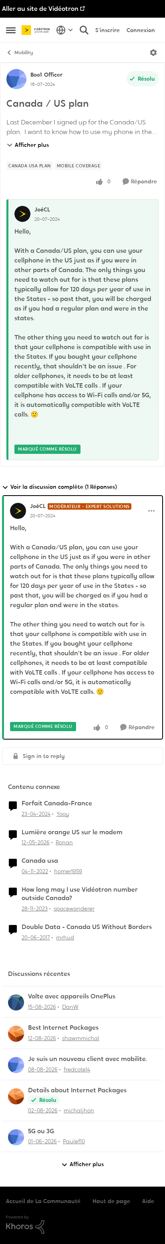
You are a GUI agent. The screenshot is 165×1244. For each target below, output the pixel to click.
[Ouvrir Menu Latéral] (11, 30)
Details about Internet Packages (77, 1090)
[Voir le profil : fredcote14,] (16, 1065)
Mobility (23, 52)
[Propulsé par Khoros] (82, 1225)
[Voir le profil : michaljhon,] (16, 1096)
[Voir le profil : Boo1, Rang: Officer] (16, 79)
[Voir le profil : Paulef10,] (16, 1137)
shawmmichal (80, 1038)
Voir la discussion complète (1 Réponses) (63, 486)
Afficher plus (32, 144)
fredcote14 (77, 1069)
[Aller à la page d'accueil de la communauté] (37, 30)
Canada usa (40, 861)
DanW (70, 1006)
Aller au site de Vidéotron (40, 8)
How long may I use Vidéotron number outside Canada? (80, 894)
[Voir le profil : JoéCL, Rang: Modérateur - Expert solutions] (18, 511)
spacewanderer (74, 908)
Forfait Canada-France (57, 803)
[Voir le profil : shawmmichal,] (16, 1034)
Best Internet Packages (63, 1028)
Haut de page (111, 1201)
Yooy (62, 813)
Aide (148, 1201)
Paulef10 (74, 1141)
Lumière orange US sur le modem (72, 832)
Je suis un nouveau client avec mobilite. (87, 1059)
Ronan (64, 842)
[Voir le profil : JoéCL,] (22, 214)
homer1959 (68, 871)
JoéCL (42, 209)
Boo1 (36, 74)
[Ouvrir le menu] (153, 52)
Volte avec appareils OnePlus (71, 996)
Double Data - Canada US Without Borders (87, 927)
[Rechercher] (84, 30)
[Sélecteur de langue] (64, 30)
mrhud (65, 937)
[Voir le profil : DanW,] (16, 1002)
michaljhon (79, 1110)
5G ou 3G (41, 1131)
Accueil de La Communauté (43, 1201)
